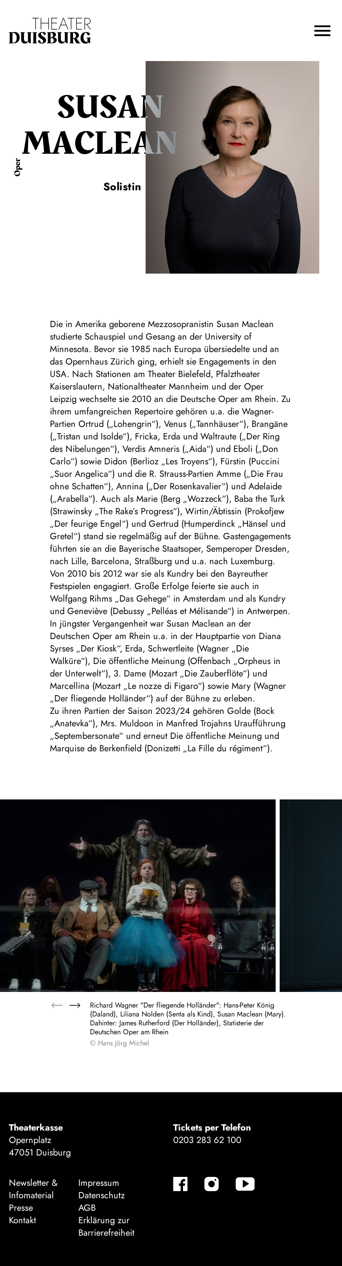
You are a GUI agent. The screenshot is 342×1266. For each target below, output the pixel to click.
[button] (322, 30)
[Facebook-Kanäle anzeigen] (180, 1184)
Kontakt (22, 1220)
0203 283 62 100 (207, 1140)
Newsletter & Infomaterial (33, 1189)
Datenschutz (101, 1195)
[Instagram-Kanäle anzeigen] (211, 1184)
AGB (87, 1207)
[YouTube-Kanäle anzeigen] (245, 1184)
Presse (21, 1207)
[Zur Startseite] (50, 30)
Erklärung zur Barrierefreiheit (106, 1226)
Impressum (98, 1182)
